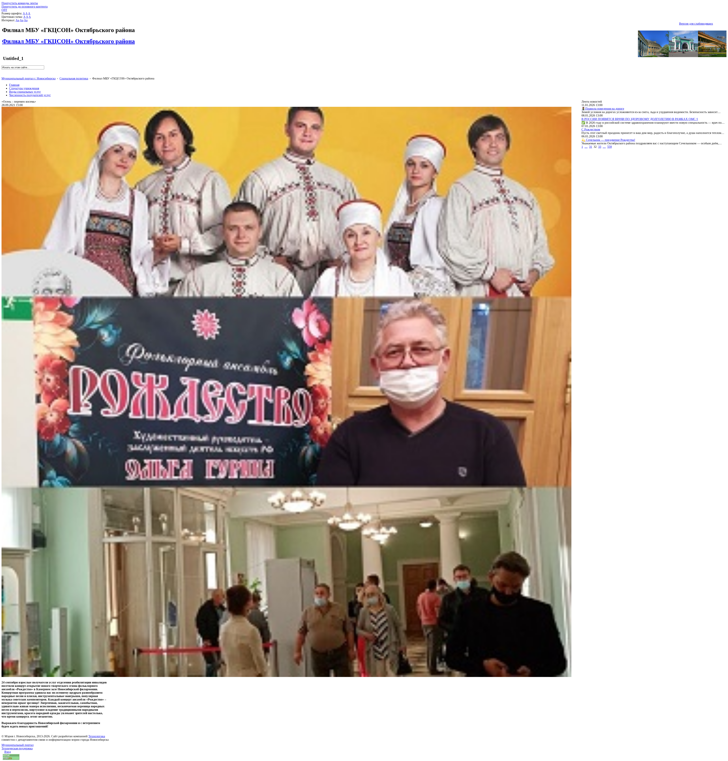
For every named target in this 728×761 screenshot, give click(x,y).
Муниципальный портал (18, 745)
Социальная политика (74, 78)
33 (599, 146)
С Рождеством (590, 129)
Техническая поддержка (17, 748)
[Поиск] (3, 71)
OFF (4, 10)
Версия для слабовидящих (696, 23)
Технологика (96, 736)
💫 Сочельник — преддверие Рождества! (608, 140)
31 (590, 146)
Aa (17, 20)
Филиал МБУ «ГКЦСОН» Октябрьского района (68, 39)
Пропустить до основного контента (25, 6)
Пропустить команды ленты (20, 3)
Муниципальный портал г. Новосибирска (29, 78)
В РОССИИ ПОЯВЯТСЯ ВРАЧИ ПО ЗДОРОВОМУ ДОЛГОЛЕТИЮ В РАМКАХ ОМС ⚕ (639, 119)
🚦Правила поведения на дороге (602, 108)
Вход (7, 751)
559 (609, 146)
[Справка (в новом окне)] (3, 74)
